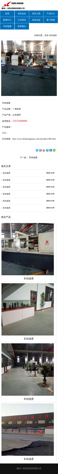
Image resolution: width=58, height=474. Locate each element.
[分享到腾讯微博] (47, 150)
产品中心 (51, 13)
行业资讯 (22, 20)
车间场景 (7, 26)
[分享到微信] (54, 150)
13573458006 (19, 120)
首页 (7, 13)
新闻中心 (7, 20)
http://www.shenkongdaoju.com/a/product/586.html (34, 139)
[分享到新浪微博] (44, 150)
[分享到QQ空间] (40, 150)
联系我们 (22, 26)
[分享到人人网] (51, 150)
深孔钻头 (22, 13)
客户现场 (51, 20)
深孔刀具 (36, 13)
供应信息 (36, 20)
